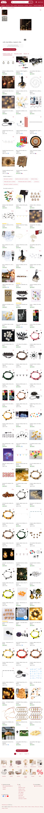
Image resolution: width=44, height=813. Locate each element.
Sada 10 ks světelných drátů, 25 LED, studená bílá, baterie (28, 722)
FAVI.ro (19, 806)
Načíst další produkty (21, 750)
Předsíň (32, 776)
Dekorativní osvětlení (10, 7)
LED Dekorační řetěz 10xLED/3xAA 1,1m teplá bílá (12, 90)
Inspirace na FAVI (21, 790)
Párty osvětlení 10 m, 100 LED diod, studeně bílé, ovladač (13, 264)
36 (40, 211)
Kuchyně (26, 5)
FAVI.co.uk (37, 806)
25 (40, 250)
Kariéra (4, 789)
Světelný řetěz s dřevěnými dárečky (9, 622)
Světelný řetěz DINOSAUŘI (7, 205)
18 (13, 489)
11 (13, 191)
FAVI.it (29, 806)
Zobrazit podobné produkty (9, 49)
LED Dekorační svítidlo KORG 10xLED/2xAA (11, 503)
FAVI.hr (26, 806)
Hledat (30, 2)
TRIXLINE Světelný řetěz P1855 (8, 463)
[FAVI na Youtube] (7, 796)
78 (40, 688)
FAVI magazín (21, 792)
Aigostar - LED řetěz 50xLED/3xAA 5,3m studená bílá (27, 622)
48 (13, 708)
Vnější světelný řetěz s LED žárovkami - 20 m (11, 284)
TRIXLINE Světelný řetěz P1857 (22, 582)
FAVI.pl (15, 806)
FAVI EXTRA (20, 795)
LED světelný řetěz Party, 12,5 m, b (23, 741)
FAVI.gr (3, 808)
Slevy (40, 776)
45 (13, 250)
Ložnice (18, 776)
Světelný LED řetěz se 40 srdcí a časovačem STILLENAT (13, 304)
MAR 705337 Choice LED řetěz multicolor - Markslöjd (27, 642)
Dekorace (8, 5)
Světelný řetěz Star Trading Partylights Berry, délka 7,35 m (28, 224)
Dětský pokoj (25, 777)
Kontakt (4, 787)
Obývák (11, 776)
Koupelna (31, 5)
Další (20, 753)
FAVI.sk (12, 806)
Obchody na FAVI (21, 787)
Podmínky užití (21, 797)
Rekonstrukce (21, 5)
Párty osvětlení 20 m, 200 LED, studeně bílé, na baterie (13, 244)
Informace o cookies (22, 798)
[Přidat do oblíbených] (13, 57)
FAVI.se (33, 806)
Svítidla (15, 5)
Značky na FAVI (21, 789)
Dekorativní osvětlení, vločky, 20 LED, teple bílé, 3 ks (27, 110)
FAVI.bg (41, 806)
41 (27, 688)
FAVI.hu (22, 806)
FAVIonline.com (5, 804)
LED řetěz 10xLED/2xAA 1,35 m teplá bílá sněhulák (12, 562)
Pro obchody (20, 793)
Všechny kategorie (37, 5)
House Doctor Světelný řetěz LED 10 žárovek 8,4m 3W (27, 443)
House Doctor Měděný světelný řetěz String (11, 722)
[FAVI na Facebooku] (3, 796)
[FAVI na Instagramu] (5, 796)
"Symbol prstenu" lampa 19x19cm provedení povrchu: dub (27, 170)
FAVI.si (6, 808)
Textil (12, 5)
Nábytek (3, 5)
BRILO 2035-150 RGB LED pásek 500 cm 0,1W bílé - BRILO (28, 150)
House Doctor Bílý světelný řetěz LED (23, 324)
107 (13, 211)
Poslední (26, 753)
